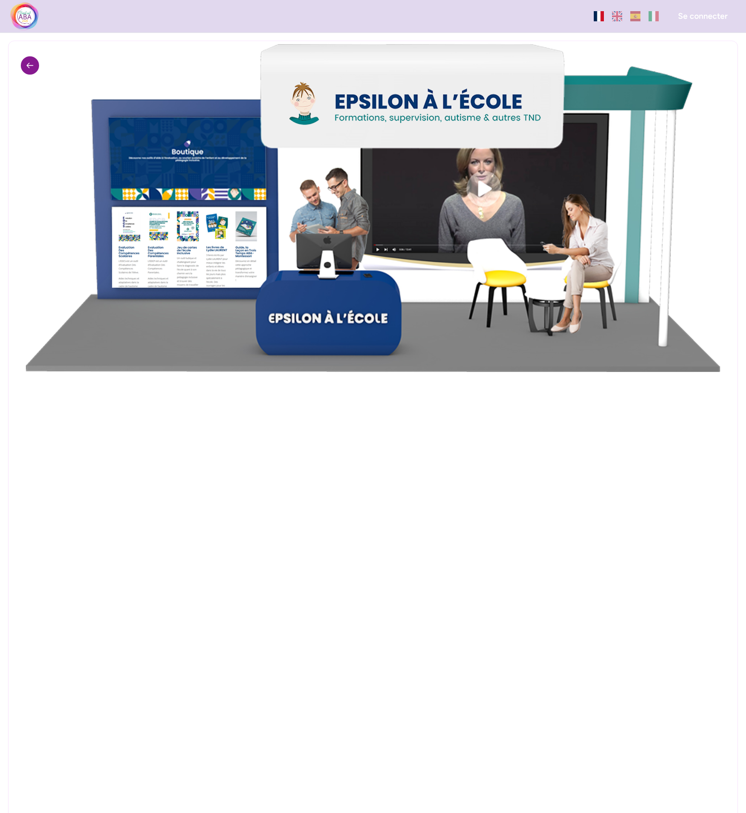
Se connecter (703, 16)
